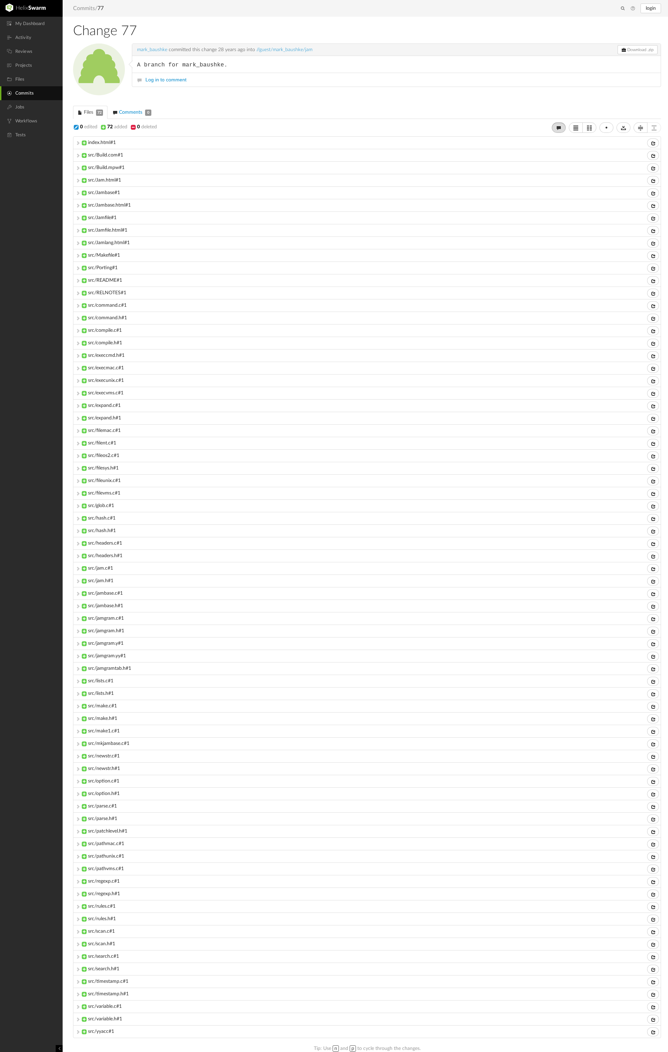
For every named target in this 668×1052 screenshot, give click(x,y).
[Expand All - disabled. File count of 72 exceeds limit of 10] (654, 127)
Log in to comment (165, 79)
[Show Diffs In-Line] (576, 127)
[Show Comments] (559, 127)
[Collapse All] (640, 127)
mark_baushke (152, 49)
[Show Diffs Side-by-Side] (589, 127)
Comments (133, 112)
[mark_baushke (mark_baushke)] (99, 69)
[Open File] (653, 142)
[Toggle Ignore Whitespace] (623, 127)
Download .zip (640, 50)
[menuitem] (31, 24)
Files (92, 112)
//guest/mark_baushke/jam (284, 49)
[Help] (632, 8)
